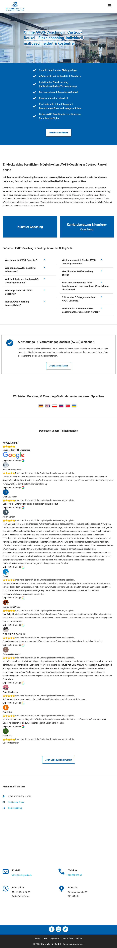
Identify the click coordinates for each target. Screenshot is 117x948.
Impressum (55, 938)
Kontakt (38, 938)
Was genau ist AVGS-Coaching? (21, 260)
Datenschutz (67, 938)
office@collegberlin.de (22, 875)
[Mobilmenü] (109, 6)
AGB (46, 938)
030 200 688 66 (75, 875)
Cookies (78, 938)
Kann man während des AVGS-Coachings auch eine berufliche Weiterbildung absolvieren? (85, 286)
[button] (29, 260)
